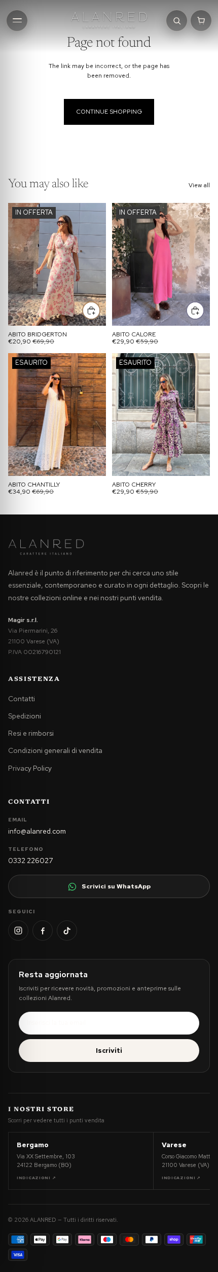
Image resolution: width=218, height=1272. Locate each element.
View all (199, 185)
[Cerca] (177, 20)
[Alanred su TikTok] (67, 930)
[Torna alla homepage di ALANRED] (46, 547)
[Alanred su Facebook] (42, 930)
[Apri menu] (17, 20)
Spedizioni (24, 715)
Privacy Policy (30, 768)
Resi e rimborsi (31, 733)
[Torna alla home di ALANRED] (108, 20)
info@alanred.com (37, 831)
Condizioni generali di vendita (55, 750)
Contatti (21, 698)
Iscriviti (109, 1050)
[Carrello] (201, 20)
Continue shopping (109, 112)
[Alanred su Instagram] (18, 930)
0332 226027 (30, 860)
